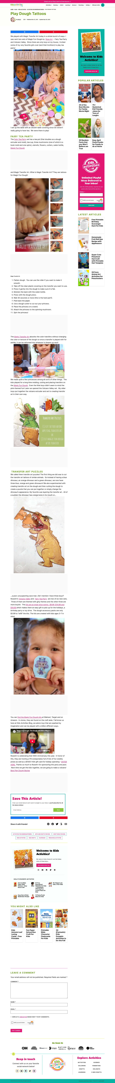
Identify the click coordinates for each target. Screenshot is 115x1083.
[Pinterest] (54, 870)
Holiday (88, 5)
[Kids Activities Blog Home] (17, 5)
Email (13, 1009)
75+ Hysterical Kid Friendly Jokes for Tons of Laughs (97, 110)
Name (13, 1002)
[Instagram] (38, 870)
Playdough (42, 837)
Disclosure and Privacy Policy (85, 1081)
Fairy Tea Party (20, 139)
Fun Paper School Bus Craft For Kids (31, 933)
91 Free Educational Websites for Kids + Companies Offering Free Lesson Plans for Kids (40, 887)
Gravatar (23, 1017)
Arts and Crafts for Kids (42, 834)
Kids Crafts (32, 837)
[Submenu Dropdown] (51, 5)
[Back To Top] (13, 1054)
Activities (48, 5)
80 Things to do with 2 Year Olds (58, 883)
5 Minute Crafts (96, 5)
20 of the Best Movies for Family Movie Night (84, 108)
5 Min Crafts (96, 1072)
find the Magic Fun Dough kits (29, 717)
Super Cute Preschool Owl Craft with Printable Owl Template (97, 259)
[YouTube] (42, 870)
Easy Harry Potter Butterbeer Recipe (23, 895)
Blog (16, 9)
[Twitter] (50, 870)
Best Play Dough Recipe (20, 771)
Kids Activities (22, 9)
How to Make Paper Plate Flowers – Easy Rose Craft (22, 885)
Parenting (81, 5)
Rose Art (49, 39)
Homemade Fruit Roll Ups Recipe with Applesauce (97, 240)
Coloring (55, 5)
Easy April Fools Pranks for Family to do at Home (97, 143)
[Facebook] (46, 870)
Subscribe (91, 205)
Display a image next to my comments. (31, 1017)
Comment (15, 981)
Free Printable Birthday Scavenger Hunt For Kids (97, 223)
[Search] (102, 5)
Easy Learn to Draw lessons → (62, 1)
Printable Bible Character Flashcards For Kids (45, 934)
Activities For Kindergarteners (35, 9)
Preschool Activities (55, 837)
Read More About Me (44, 865)
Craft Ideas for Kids (59, 834)
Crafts (61, 5)
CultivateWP (101, 1081)
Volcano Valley (24, 599)
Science (74, 5)
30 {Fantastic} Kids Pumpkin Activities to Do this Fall (61, 935)
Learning (67, 5)
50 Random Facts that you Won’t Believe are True (84, 144)
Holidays (96, 1069)
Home (12, 9)
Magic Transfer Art (21, 337)
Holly (19, 19)
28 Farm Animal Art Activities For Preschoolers (97, 275)
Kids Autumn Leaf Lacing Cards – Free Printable (16, 934)
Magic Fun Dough (18, 148)
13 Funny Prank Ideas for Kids (40, 895)
